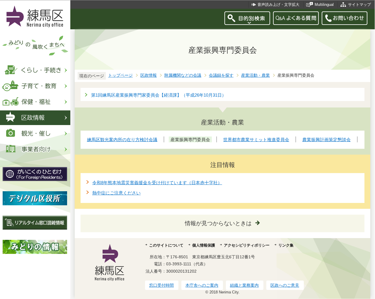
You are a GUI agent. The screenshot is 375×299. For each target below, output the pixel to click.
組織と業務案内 (244, 285)
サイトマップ (359, 4)
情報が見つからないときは (218, 223)
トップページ (120, 75)
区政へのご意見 (284, 285)
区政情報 (148, 75)
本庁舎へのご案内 (201, 285)
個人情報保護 (203, 245)
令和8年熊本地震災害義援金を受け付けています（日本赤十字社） (157, 182)
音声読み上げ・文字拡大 (278, 4)
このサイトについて (166, 245)
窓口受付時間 (161, 285)
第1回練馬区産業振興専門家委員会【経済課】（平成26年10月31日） (158, 95)
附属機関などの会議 (182, 75)
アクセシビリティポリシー (247, 245)
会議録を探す (221, 75)
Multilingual (324, 4)
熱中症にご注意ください (116, 192)
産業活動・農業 (255, 75)
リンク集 (286, 245)
